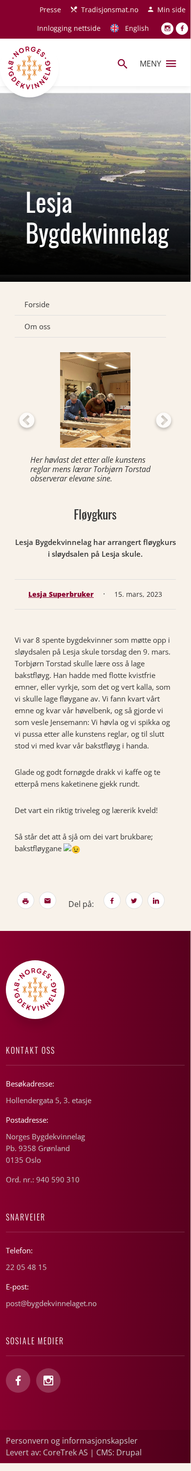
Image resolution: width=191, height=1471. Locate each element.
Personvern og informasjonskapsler (72, 1440)
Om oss (37, 326)
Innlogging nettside (69, 28)
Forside (36, 304)
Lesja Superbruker (61, 594)
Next (163, 421)
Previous (27, 421)
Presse (50, 9)
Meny (150, 63)
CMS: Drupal (119, 1452)
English (137, 28)
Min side (171, 9)
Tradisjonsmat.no (109, 9)
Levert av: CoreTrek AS (47, 1452)
